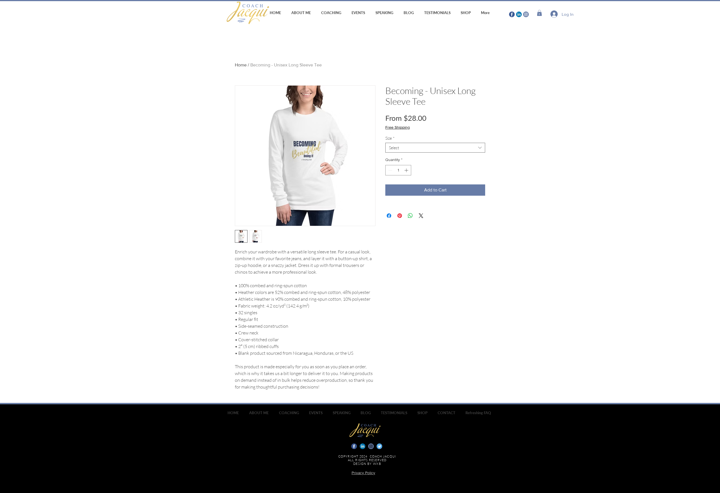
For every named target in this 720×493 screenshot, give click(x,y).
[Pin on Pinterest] (399, 215)
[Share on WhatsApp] (410, 215)
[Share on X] (421, 215)
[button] (539, 13)
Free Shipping (397, 127)
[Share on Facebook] (389, 215)
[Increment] (406, 170)
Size (390, 138)
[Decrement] (389, 170)
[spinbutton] (398, 170)
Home (241, 65)
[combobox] (435, 148)
